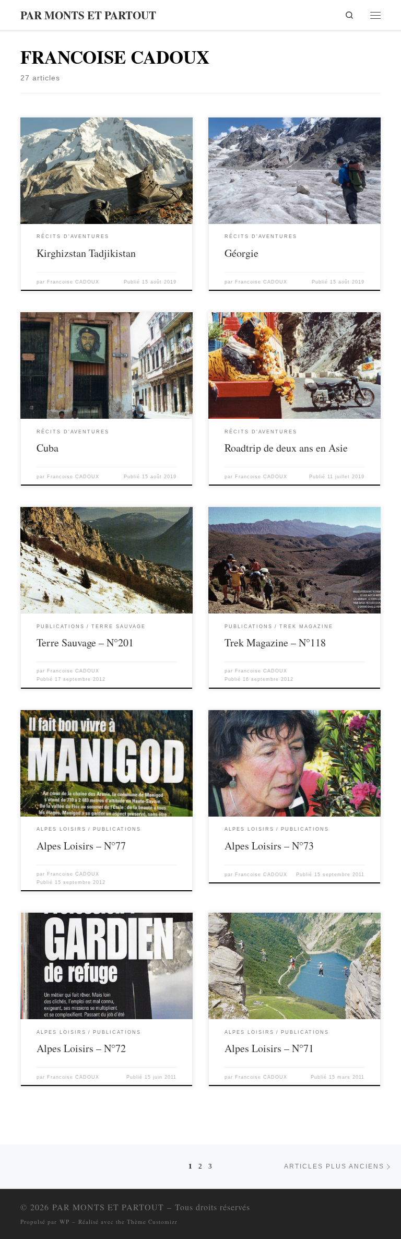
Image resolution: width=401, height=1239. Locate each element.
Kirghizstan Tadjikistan (86, 253)
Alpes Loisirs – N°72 (81, 1048)
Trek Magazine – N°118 (275, 642)
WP (64, 1221)
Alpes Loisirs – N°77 (81, 846)
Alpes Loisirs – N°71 (269, 1048)
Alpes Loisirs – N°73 (269, 846)
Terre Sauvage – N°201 (85, 642)
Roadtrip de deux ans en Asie (286, 448)
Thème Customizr (152, 1221)
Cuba (47, 448)
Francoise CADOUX (73, 282)
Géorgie (241, 253)
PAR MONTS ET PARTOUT (108, 1206)
